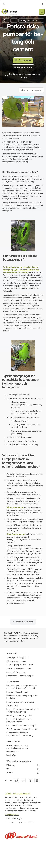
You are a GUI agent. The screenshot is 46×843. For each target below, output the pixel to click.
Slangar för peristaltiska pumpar (19, 676)
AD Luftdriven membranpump (18, 668)
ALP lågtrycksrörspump (16, 661)
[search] (42, 4)
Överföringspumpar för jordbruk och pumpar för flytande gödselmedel (21, 686)
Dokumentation (12, 751)
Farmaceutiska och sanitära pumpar (21, 725)
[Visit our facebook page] (23, 780)
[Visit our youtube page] (36, 780)
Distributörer (11, 755)
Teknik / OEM (12, 705)
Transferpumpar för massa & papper (21, 729)
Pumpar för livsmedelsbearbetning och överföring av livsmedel (22, 710)
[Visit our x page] (30, 780)
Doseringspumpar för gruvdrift (19, 715)
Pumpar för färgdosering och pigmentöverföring (18, 720)
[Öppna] (42, 12)
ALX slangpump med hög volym (19, 665)
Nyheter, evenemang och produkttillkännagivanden (17, 746)
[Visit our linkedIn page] (16, 780)
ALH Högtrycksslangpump (17, 657)
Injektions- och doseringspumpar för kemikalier (21, 696)
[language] (4, 4)
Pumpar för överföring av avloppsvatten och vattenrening (19, 734)
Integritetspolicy (12, 815)
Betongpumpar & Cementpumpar (20, 702)
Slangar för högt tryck (15, 672)
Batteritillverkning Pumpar (17, 692)
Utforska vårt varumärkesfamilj (18, 793)
